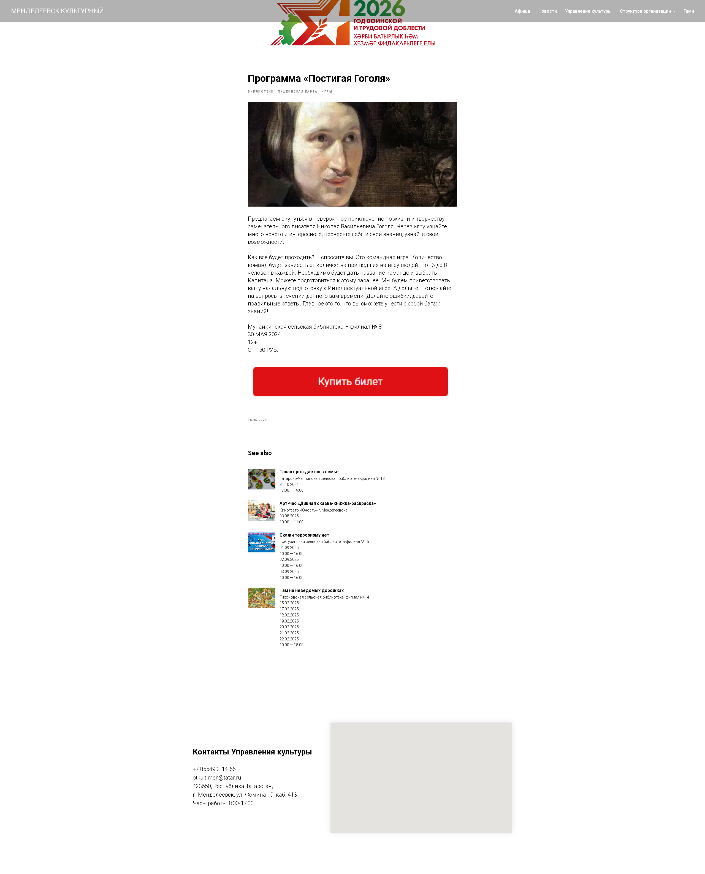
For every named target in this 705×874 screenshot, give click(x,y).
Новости (547, 11)
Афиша (522, 11)
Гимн (689, 11)
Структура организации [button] (646, 11)
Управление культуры (588, 11)
